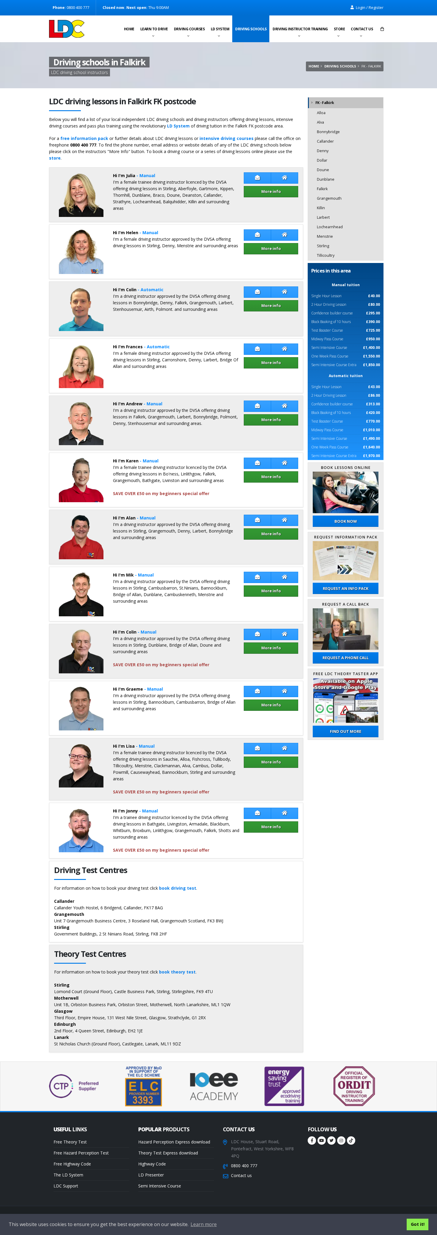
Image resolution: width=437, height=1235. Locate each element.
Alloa (321, 112)
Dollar (322, 160)
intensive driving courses (226, 138)
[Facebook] (312, 1140)
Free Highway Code (72, 1164)
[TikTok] (351, 1140)
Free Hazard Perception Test (81, 1153)
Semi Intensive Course (159, 1186)
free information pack (84, 138)
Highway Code (152, 1164)
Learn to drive (154, 28)
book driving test (177, 888)
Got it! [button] (418, 1224)
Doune (323, 169)
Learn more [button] (204, 1224)
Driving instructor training (300, 28)
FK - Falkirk (324, 102)
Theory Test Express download (168, 1153)
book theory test (177, 972)
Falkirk (322, 188)
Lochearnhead (330, 226)
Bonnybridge (328, 131)
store (55, 158)
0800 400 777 (244, 1165)
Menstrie (325, 236)
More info (271, 191)
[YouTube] (321, 1140)
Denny (322, 150)
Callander (325, 141)
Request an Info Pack (345, 588)
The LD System (68, 1175)
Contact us (362, 28)
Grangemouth (329, 198)
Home (129, 28)
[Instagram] (341, 1140)
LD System (220, 28)
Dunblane (325, 179)
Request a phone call (346, 657)
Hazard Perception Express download (174, 1142)
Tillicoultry (325, 255)
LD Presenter (151, 1175)
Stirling (323, 245)
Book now (345, 521)
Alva (320, 122)
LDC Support (66, 1186)
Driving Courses (189, 28)
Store (339, 28)
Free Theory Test (70, 1142)
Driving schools (251, 28)
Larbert (323, 217)
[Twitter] (331, 1140)
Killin (321, 207)
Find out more (345, 731)
